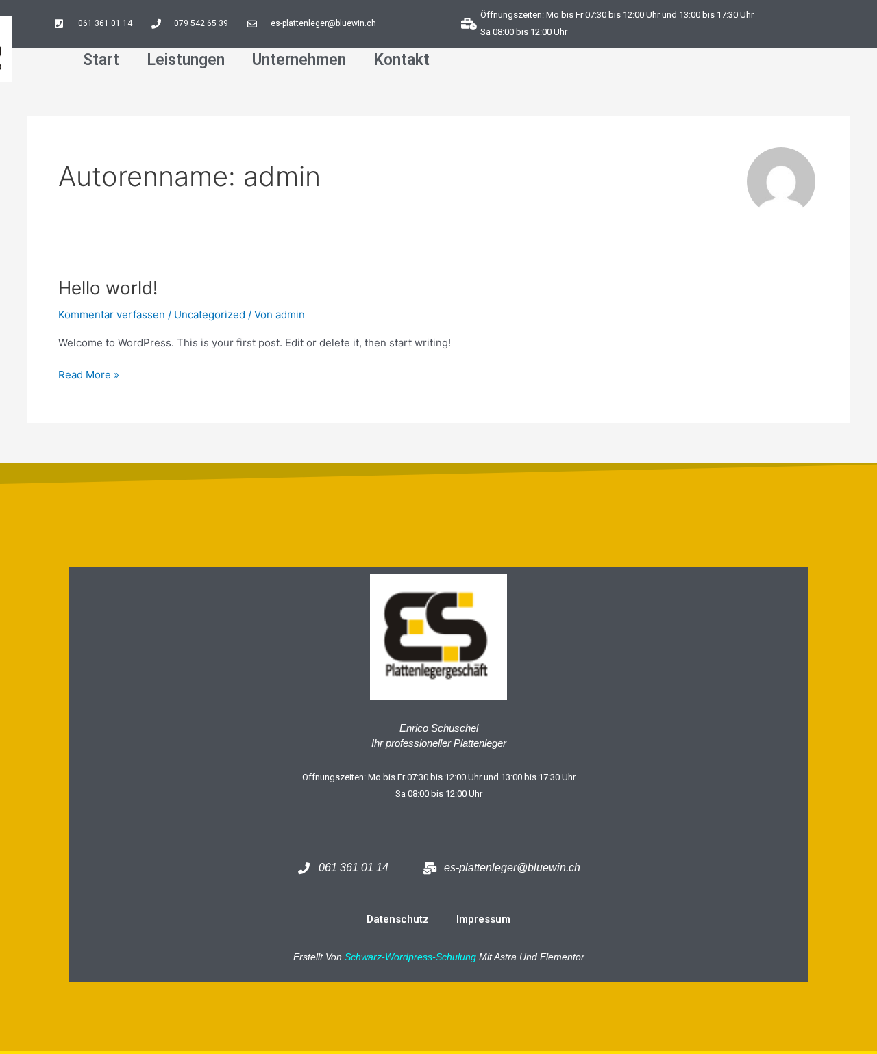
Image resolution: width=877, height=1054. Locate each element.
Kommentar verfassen (111, 314)
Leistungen (186, 60)
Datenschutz (398, 919)
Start (101, 60)
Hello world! (108, 287)
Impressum (483, 919)
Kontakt (401, 60)
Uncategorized (209, 314)
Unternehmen (299, 60)
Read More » (88, 374)
